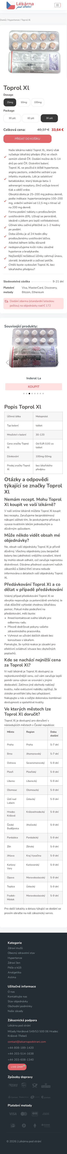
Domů (3, 20)
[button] (33, 386)
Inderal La (33, 378)
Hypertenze (14, 20)
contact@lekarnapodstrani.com (27, 1042)
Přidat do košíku (27, 139)
